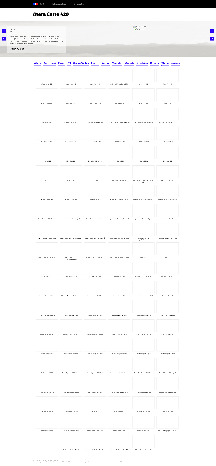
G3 (69, 63)
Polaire (154, 63)
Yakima (175, 63)
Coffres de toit (79, 4)
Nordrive (142, 63)
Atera (37, 63)
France (41, 4)
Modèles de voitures (59, 4)
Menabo (117, 63)
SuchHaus (56, 460)
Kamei (105, 63)
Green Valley (81, 63)
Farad (61, 63)
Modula (129, 63)
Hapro (95, 63)
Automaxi (49, 63)
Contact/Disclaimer (47, 460)
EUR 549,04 (18, 49)
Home (39, 460)
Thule (165, 63)
